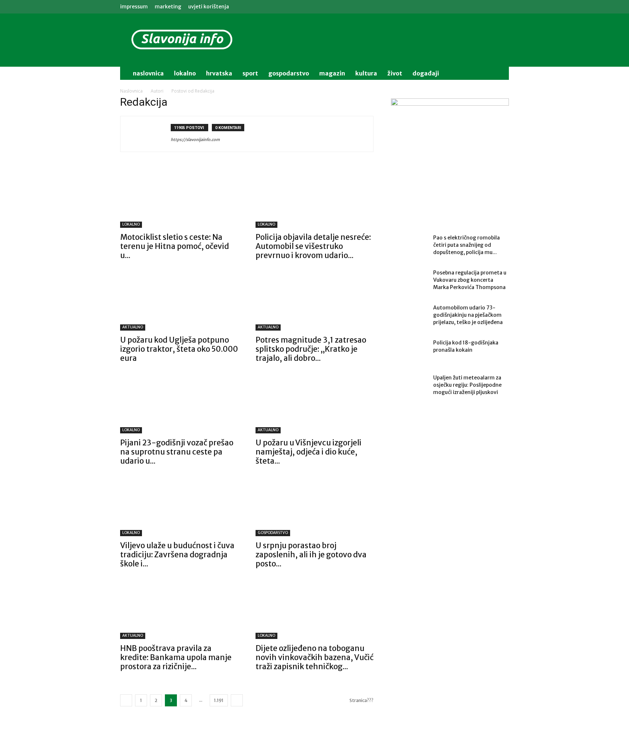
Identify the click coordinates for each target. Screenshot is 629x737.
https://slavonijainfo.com (195, 139)
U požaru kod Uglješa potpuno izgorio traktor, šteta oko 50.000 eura (179, 349)
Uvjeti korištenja (208, 6)
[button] (500, 73)
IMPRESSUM (134, 6)
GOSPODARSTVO (273, 532)
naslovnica (148, 73)
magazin (332, 73)
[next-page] (237, 700)
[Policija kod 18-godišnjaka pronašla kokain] (409, 351)
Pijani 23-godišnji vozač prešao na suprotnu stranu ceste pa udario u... (176, 452)
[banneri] (450, 157)
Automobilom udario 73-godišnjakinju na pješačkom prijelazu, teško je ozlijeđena (468, 314)
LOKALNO (131, 224)
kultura (366, 73)
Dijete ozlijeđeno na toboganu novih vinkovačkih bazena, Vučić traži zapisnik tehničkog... (314, 657)
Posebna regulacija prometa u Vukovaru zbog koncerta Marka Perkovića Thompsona (469, 279)
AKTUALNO (132, 327)
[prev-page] (126, 700)
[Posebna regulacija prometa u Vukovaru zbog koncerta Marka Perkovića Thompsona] (409, 282)
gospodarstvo (288, 73)
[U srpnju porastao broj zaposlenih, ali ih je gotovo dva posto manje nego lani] (314, 507)
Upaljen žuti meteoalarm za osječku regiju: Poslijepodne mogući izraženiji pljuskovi (467, 384)
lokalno (185, 73)
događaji (425, 73)
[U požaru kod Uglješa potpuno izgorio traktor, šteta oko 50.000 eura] (179, 301)
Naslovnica (131, 91)
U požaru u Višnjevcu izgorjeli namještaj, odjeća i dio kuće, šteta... (308, 452)
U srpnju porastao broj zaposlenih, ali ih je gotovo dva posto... (311, 555)
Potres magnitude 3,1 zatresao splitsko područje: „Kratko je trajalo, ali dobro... (311, 349)
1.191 (218, 700)
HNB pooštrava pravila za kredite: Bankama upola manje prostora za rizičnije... (176, 657)
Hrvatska (219, 73)
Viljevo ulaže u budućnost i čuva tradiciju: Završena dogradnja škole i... (177, 555)
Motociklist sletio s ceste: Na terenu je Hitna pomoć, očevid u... (174, 246)
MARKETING (168, 6)
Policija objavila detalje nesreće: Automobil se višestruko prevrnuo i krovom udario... (313, 246)
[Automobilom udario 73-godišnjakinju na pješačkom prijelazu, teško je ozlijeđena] (409, 316)
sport (250, 73)
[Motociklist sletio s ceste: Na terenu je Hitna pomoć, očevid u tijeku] (179, 198)
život (394, 73)
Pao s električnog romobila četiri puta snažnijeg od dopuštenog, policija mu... (466, 245)
